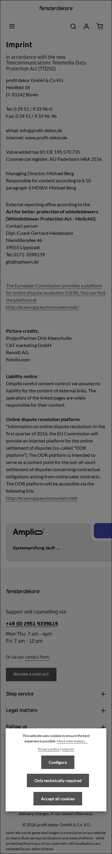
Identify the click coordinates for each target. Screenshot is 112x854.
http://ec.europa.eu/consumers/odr (42, 498)
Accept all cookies (58, 798)
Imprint (68, 749)
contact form (37, 657)
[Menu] (12, 26)
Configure (58, 762)
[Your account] (86, 26)
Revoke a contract (31, 674)
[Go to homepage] (56, 8)
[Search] (73, 26)
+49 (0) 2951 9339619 (32, 624)
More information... (72, 741)
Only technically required (58, 780)
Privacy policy (49, 749)
